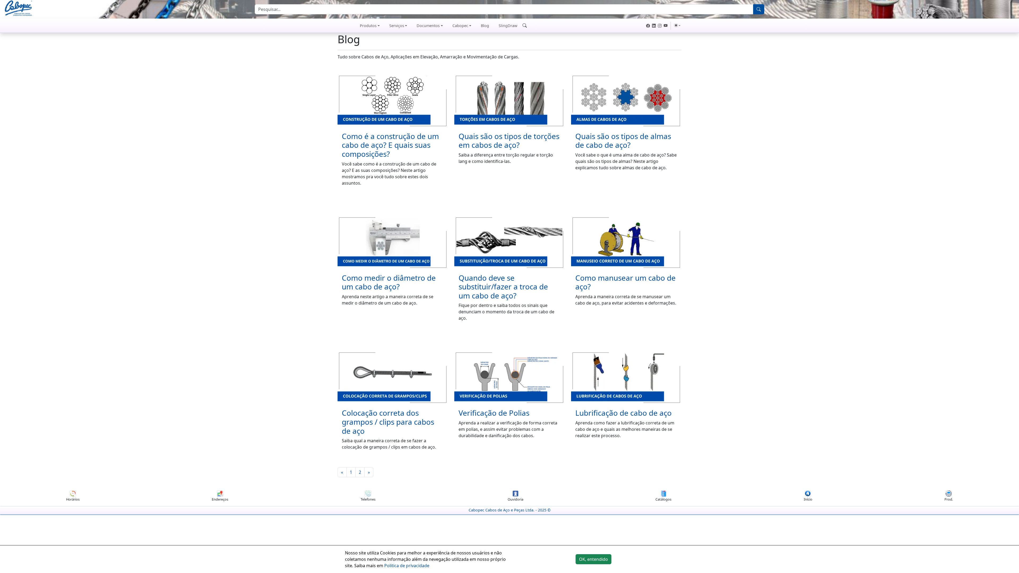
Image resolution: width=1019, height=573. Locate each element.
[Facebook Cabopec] (648, 26)
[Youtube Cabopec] (665, 26)
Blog (485, 25)
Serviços (396, 25)
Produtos (368, 25)
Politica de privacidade (406, 565)
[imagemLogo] (18, 9)
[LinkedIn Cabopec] (654, 26)
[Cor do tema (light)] (677, 25)
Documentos (428, 25)
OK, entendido (593, 559)
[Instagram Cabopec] (660, 26)
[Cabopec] (344, 26)
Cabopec (460, 25)
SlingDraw (508, 25)
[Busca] (758, 9)
